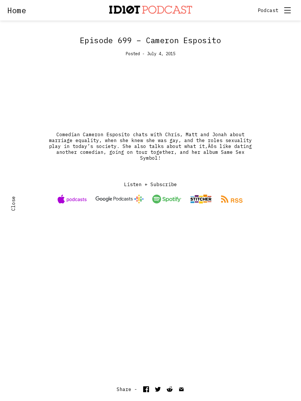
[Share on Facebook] (146, 389)
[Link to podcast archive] (151, 10)
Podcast (268, 10)
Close (13, 203)
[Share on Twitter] (158, 389)
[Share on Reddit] (170, 389)
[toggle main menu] (287, 10)
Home (16, 10)
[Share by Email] (181, 389)
